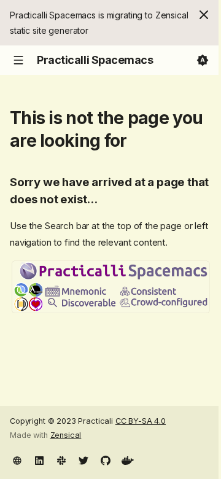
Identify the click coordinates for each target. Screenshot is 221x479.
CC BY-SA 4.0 (140, 421)
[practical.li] (17, 459)
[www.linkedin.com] (39, 459)
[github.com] (105, 459)
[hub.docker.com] (128, 459)
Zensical (66, 435)
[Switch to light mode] (203, 60)
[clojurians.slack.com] (61, 459)
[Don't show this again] (203, 14)
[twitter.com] (83, 459)
